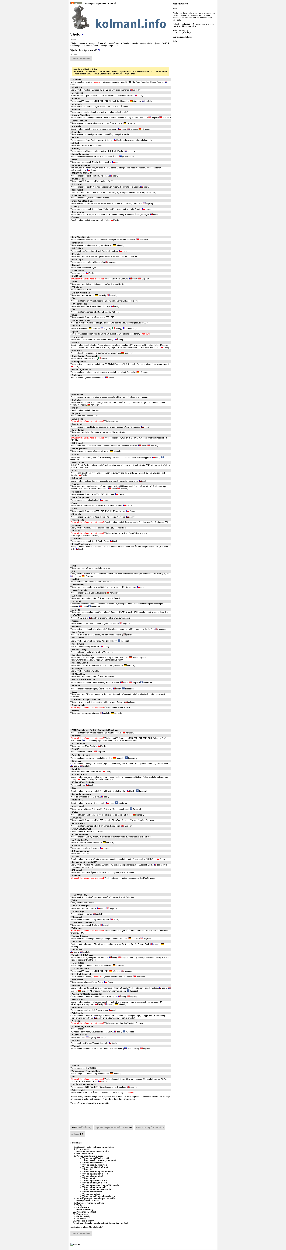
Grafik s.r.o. (77, 375)
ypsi (73, 1076)
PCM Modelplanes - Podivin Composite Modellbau (95, 730)
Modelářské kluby (83, 1127)
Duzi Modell (77, 276)
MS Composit (78, 668)
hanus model (78, 419)
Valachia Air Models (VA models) (87, 994)
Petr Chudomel (78, 743)
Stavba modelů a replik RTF (84, 862)
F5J (133, 82)
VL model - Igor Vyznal (82, 1026)
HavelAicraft (77, 424)
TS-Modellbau (78, 963)
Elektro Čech (143, 944)
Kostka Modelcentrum (82, 544)
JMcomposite (78, 520)
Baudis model (78, 179)
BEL (94, 1068)
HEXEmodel (77, 443)
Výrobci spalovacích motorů (95, 1174)
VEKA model (77, 1013)
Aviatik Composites (80, 154)
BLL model (77, 184)
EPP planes (77, 287)
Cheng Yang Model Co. (82, 201)
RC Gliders (76, 769)
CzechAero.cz (78, 212)
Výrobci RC (87, 1169)
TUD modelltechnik (80, 968)
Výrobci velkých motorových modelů (113, 1127)
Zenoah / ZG (91, 944)
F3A (87, 746)
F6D (102, 494)
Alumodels (105, 71)
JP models (76, 525)
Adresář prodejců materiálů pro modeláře (95, 1198)
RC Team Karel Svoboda (83, 782)
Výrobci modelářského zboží (89, 1156)
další (175, 41)
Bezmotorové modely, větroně (90, 1203)
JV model (76, 531)
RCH (150, 738)
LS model (76, 610)
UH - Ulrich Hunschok (81, 974)
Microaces (76, 626)
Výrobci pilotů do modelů (94, 1187)
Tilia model (77, 917)
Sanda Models (78, 823)
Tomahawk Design (80, 936)
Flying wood (77, 337)
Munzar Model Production (83, 679)
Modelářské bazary (85, 1221)
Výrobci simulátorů (91, 1194)
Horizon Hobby (117, 284)
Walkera (75, 1065)
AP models (77, 137)
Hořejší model (78, 463)
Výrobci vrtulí (88, 1178)
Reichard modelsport (81, 794)
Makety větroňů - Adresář (87, 1201)
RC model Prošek (80, 774)
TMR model (77, 928)
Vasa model (77, 1007)
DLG (92, 145)
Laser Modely (78, 585)
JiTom (74, 509)
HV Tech (75, 470)
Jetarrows (76, 484)
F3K (73, 298)
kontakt (102, 4)
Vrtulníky (80, 1205)
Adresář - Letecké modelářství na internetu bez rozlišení (102, 1223)
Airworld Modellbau (81, 115)
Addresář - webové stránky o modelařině (95, 1147)
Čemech (75, 217)
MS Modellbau (78, 674)
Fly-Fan (75, 331)
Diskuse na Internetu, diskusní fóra (92, 1151)
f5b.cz (74, 315)
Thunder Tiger (78, 911)
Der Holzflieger (78, 243)
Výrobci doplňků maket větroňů (96, 1189)
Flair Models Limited (81, 320)
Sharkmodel (77, 845)
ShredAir (133, 438)
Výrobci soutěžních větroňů (95, 1167)
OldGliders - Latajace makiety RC (87, 699)
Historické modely (84, 1210)
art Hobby (76, 143)
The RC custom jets (81, 906)
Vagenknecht (163, 364)
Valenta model (78, 999)
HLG (87, 145)
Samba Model (78, 818)
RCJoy (74, 788)
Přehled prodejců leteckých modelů (119, 1099)
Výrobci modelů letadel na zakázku (98, 1196)
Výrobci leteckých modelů (83, 50)
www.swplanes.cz (122, 618)
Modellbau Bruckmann (82, 655)
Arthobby (76, 148)
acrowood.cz (92, 71)
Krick (74, 566)
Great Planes (77, 394)
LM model (76, 601)
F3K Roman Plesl (79, 304)
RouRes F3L (77, 800)
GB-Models (77, 350)
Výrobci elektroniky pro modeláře (93, 1103)
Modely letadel (95, 1227)
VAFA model (77, 980)
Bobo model (161, 71)
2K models (76, 79)
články (88, 4)
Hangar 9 (76, 413)
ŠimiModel (76, 875)
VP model (76, 1040)
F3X (73, 309)
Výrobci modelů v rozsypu (94, 1165)
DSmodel (76, 265)
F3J (129, 82)
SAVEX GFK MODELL (81, 829)
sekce (95, 4)
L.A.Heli (75, 579)
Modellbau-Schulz (80, 663)
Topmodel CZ (78, 949)
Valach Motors (78, 985)
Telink (74, 900)
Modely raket (82, 1214)
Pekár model (77, 736)
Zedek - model (78, 1090)
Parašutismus (82, 1207)
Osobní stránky (83, 1216)
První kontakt (82, 1149)
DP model (76, 254)
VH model (76, 1021)
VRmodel (76, 1046)
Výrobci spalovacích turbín (94, 1180)
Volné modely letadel (86, 1212)
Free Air (75, 342)
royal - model (131, 74)
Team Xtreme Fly (79, 895)
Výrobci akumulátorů (92, 1192)
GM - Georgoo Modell (81, 369)
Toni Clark (76, 941)
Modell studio (78, 644)
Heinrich (75, 435)
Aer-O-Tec (76, 98)
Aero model (77, 104)
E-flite (74, 282)
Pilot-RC (75, 749)
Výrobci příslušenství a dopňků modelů (100, 1185)
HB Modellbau (78, 430)
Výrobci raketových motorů (94, 1183)
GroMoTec (76, 400)
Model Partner (78, 632)
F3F (101, 101)
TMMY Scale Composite (83, 922)
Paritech (75, 711)
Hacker (75, 408)
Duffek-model (78, 270)
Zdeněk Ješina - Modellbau (84, 1084)
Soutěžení (81, 1218)
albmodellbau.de (79, 121)
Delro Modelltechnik (81, 237)
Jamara (116, 465)
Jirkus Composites (102, 74)
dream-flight (77, 259)
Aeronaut (76, 109)
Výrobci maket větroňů (92, 1163)
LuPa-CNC (117, 74)
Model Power (78, 638)
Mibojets (75, 621)
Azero (74, 160)
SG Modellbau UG (80, 840)
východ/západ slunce (182, 37)
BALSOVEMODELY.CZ (143, 71)
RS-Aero (75, 812)
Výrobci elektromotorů (92, 1176)
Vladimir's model (79, 1035)
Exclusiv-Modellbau (81, 293)
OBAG (74, 692)
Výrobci (75, 34)
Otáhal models (78, 705)
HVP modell (103, 198)
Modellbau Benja (79, 649)
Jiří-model (76, 492)
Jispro (74, 503)
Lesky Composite (79, 590)
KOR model (77, 538)
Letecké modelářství (81, 58)
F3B (97, 101)
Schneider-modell (80, 834)
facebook (95, 607)
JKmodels (76, 514)
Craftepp (75, 206)
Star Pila (75, 857)
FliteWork (76, 326)
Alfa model (76, 126)
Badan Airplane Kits (121, 71)
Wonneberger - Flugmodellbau (86, 1071)
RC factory (76, 761)
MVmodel (76, 686)
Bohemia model (79, 195)
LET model (77, 596)
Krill (73, 571)
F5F (112, 317)
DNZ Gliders (77, 248)
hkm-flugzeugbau (83, 74)
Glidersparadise (79, 361)
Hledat (111, 4)
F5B (107, 317)
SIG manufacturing (80, 851)
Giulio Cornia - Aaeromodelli (85, 356)
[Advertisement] (124, 228)
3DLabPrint (78, 71)
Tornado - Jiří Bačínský (82, 955)
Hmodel (75, 454)
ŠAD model (77, 870)
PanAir (144, 397)
